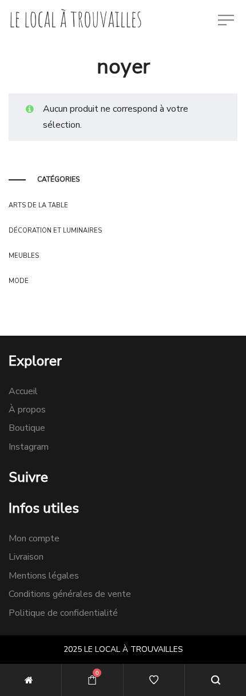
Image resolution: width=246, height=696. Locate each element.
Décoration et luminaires (55, 230)
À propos (27, 409)
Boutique (27, 428)
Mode (19, 281)
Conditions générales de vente (70, 594)
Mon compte (34, 538)
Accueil (23, 391)
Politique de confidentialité (63, 613)
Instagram (29, 447)
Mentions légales (44, 575)
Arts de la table (38, 205)
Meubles (24, 255)
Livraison (26, 556)
